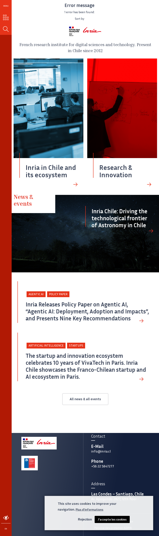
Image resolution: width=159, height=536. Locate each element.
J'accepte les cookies (112, 519)
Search (6, 29)
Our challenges (5, 17)
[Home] (85, 31)
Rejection (85, 519)
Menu (6, 6)
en (6, 528)
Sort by (79, 19)
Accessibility (6, 518)
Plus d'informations (89, 509)
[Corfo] (29, 463)
